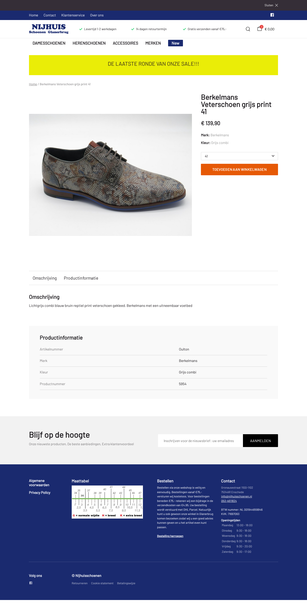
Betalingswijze (126, 583)
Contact (50, 15)
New (176, 42)
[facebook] (272, 16)
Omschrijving (45, 278)
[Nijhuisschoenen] (49, 29)
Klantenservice (73, 15)
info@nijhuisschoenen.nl (236, 496)
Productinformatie (81, 278)
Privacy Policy (39, 492)
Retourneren (80, 583)
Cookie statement (102, 583)
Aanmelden (260, 440)
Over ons (97, 15)
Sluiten (269, 5)
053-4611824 (229, 501)
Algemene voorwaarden (39, 483)
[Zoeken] (248, 29)
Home (33, 15)
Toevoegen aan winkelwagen (239, 169)
